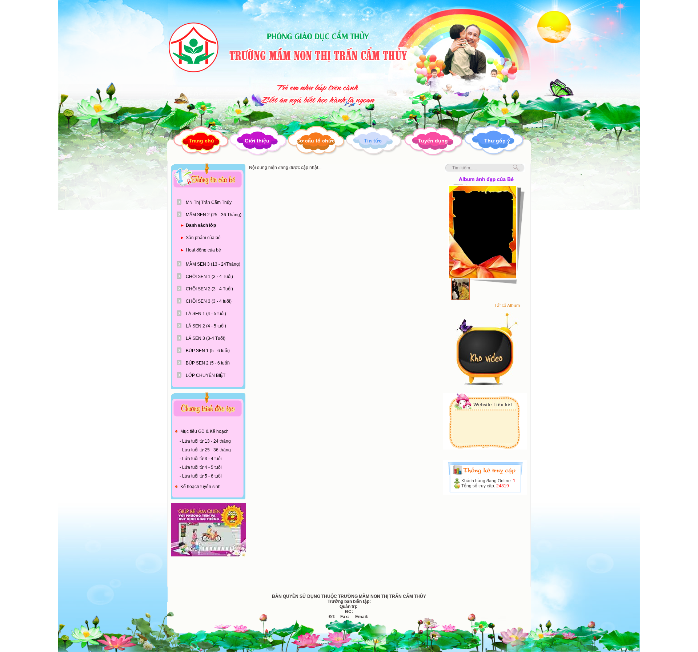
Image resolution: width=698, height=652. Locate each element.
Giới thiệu (257, 141)
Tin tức (373, 141)
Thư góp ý (497, 141)
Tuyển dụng (433, 141)
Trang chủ (201, 141)
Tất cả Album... (508, 305)
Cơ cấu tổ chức (315, 141)
